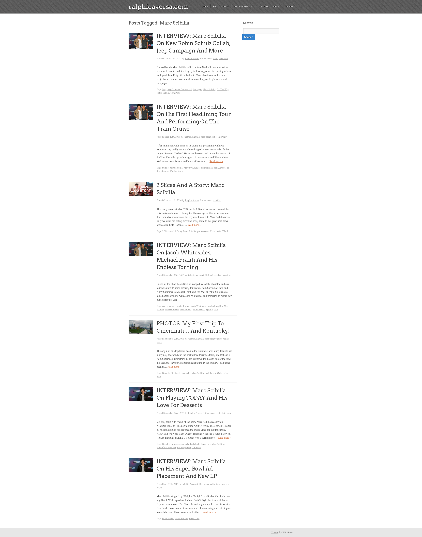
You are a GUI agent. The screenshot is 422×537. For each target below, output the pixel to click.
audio (215, 58)
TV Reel (289, 6)
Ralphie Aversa (192, 58)
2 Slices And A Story (172, 231)
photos (218, 338)
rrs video (217, 200)
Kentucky (186, 373)
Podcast (276, 6)
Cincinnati (175, 373)
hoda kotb (194, 443)
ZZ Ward (196, 447)
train (180, 171)
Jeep (164, 89)
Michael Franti (172, 309)
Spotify (209, 309)
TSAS (225, 231)
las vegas (197, 89)
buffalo (165, 167)
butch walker (168, 518)
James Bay (205, 443)
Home (205, 6)
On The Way (222, 89)
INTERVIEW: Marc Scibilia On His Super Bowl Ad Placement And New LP (191, 468)
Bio (214, 6)
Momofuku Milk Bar (166, 447)
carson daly (184, 443)
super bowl (194, 518)
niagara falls (185, 309)
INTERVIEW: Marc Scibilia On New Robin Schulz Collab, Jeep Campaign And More (193, 43)
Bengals (165, 373)
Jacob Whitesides (198, 306)
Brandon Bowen (169, 443)
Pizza (212, 231)
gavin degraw (183, 306)
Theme (274, 532)
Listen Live (262, 6)
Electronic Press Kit (243, 6)
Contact (225, 6)
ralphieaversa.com (158, 7)
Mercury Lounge (191, 167)
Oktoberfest (222, 373)
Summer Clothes (169, 171)
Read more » (216, 161)
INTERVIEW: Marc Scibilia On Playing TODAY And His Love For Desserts (192, 397)
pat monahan (207, 167)
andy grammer (169, 306)
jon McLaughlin (215, 306)
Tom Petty (175, 92)
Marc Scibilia (209, 89)
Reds (159, 376)
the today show (184, 447)
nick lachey (211, 373)
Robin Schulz (163, 92)
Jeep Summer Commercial (179, 89)
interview (223, 58)
